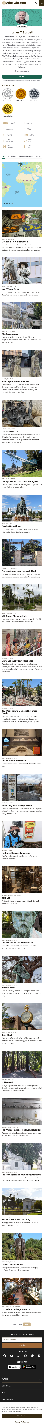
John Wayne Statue (11, 289)
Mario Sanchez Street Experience (17, 661)
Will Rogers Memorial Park (14, 616)
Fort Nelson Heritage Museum (16, 1309)
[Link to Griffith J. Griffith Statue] (22, 1246)
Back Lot (6, 898)
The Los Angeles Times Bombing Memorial (21, 1175)
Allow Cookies (22, 1416)
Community (7, 1400)
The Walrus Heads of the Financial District (21, 1130)
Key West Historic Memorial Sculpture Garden (19, 712)
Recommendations (26, 156)
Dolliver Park (7, 1082)
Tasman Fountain (10, 431)
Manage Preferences (22, 1422)
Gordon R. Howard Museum (15, 242)
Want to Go (12, 156)
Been (3, 156)
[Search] (36, 3)
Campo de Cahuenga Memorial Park (19, 571)
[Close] (41, 1404)
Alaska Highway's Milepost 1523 (17, 805)
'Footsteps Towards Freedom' (16, 381)
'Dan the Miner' (9, 988)
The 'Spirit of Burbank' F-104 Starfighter (20, 481)
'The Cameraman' (10, 334)
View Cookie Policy (14, 1411)
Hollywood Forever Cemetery (16, 1219)
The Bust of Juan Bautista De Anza (17, 943)
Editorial (6, 1386)
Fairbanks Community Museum (16, 853)
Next (27, 1324)
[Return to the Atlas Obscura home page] (14, 3)
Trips (4, 1393)
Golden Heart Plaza (11, 526)
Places (5, 1379)
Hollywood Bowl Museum (14, 761)
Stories (38, 156)
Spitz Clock (7, 1035)
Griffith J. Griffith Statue (12, 1264)
